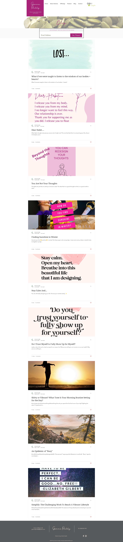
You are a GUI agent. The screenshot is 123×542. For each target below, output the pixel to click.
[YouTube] (88, 3)
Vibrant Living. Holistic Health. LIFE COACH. (36, 13)
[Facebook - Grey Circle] (90, 3)
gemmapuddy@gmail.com (38, 529)
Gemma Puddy (35, 5)
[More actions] (91, 72)
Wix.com (71, 540)
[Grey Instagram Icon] (91, 3)
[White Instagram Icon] (86, 536)
